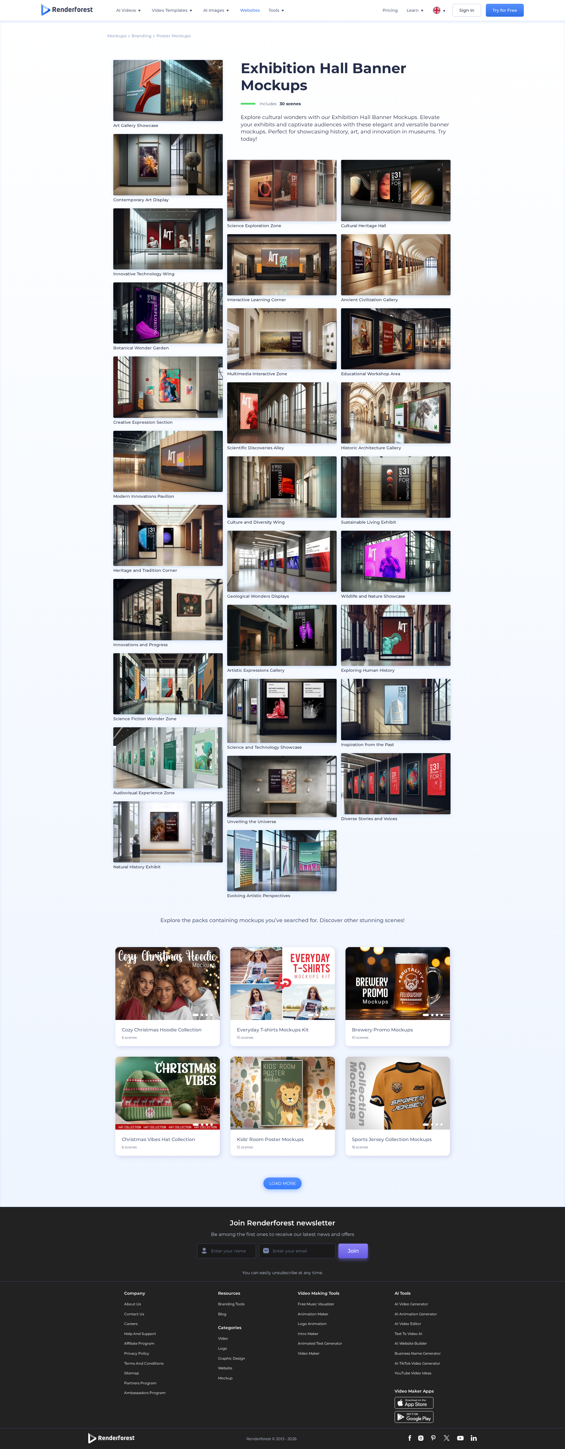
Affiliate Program (139, 1343)
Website (225, 1368)
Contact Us (134, 1314)
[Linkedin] (474, 1438)
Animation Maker (313, 1314)
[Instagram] (420, 1438)
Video (223, 1338)
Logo (222, 1348)
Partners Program (140, 1383)
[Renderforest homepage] (67, 10)
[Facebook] (409, 1438)
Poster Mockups (174, 35)
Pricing (390, 10)
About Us (132, 1304)
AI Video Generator (411, 1304)
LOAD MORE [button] (282, 1183)
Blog (222, 1314)
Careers (131, 1323)
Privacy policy (136, 1353)
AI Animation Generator (416, 1314)
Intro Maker (308, 1333)
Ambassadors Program (145, 1393)
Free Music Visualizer (316, 1304)
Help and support (140, 1333)
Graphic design (231, 1358)
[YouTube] (460, 1438)
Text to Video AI (408, 1333)
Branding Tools (231, 1304)
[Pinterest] (433, 1438)
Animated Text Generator (320, 1343)
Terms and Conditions (144, 1363)
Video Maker (309, 1353)
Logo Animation (312, 1323)
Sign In (466, 10)
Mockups (117, 35)
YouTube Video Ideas (413, 1373)
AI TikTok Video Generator (417, 1363)
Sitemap (131, 1373)
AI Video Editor (408, 1323)
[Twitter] (446, 1438)
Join (353, 1251)
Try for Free (505, 10)
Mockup (225, 1378)
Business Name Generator (418, 1353)
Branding (142, 35)
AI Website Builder (411, 1343)
